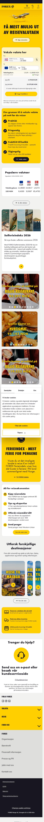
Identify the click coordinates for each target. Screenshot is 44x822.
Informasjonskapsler (9, 781)
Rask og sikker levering (18, 619)
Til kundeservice (21, 680)
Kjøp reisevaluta (22, 40)
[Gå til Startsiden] (8, 6)
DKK (36, 185)
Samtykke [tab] (7, 390)
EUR (21, 185)
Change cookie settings (21, 808)
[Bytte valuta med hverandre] (36, 59)
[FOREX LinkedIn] (9, 701)
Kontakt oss (7, 771)
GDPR (4, 786)
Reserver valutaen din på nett (21, 611)
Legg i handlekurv (22, 94)
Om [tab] (34, 390)
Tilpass (20, 433)
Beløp (22, 58)
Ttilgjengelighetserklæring (10, 796)
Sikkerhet (5, 791)
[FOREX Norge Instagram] (6, 701)
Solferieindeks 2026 (21, 266)
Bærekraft (6, 745)
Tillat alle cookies (21, 426)
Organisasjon (8, 739)
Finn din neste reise (21, 532)
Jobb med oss (8, 765)
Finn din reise (22, 601)
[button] (27, 6)
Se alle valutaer (22, 203)
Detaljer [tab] (21, 390)
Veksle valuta (22, 159)
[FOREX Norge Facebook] (3, 701)
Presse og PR (8, 758)
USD (29, 185)
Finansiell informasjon (11, 752)
